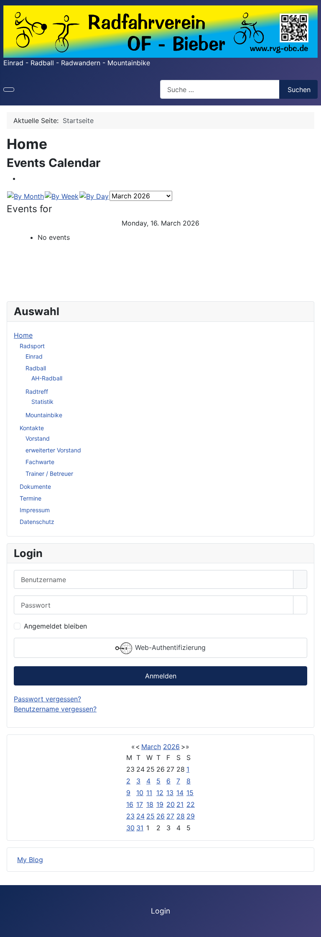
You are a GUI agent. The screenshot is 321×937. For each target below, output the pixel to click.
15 (190, 792)
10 (139, 792)
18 (149, 804)
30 (130, 828)
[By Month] (25, 195)
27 (170, 816)
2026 (171, 746)
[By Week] (62, 195)
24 (140, 816)
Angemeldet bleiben (55, 626)
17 (139, 804)
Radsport (32, 345)
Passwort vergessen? (47, 699)
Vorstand (37, 438)
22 (190, 804)
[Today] (94, 195)
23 (130, 816)
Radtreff (36, 391)
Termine (30, 498)
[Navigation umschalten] (8, 89)
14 (179, 792)
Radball (35, 368)
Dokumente (35, 486)
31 (139, 828)
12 (159, 792)
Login (160, 910)
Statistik (42, 401)
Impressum (35, 509)
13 (169, 792)
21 (179, 804)
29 (190, 816)
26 (160, 816)
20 (170, 804)
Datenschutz (37, 521)
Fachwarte (39, 461)
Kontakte (32, 427)
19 (159, 804)
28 (180, 816)
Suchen (299, 89)
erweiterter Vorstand (53, 450)
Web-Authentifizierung (169, 648)
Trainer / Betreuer (49, 473)
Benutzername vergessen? (55, 709)
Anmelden (160, 676)
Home (23, 335)
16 (129, 804)
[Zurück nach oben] (310, 926)
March (151, 746)
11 (149, 792)
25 (150, 816)
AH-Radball (46, 378)
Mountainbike (43, 414)
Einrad (34, 356)
